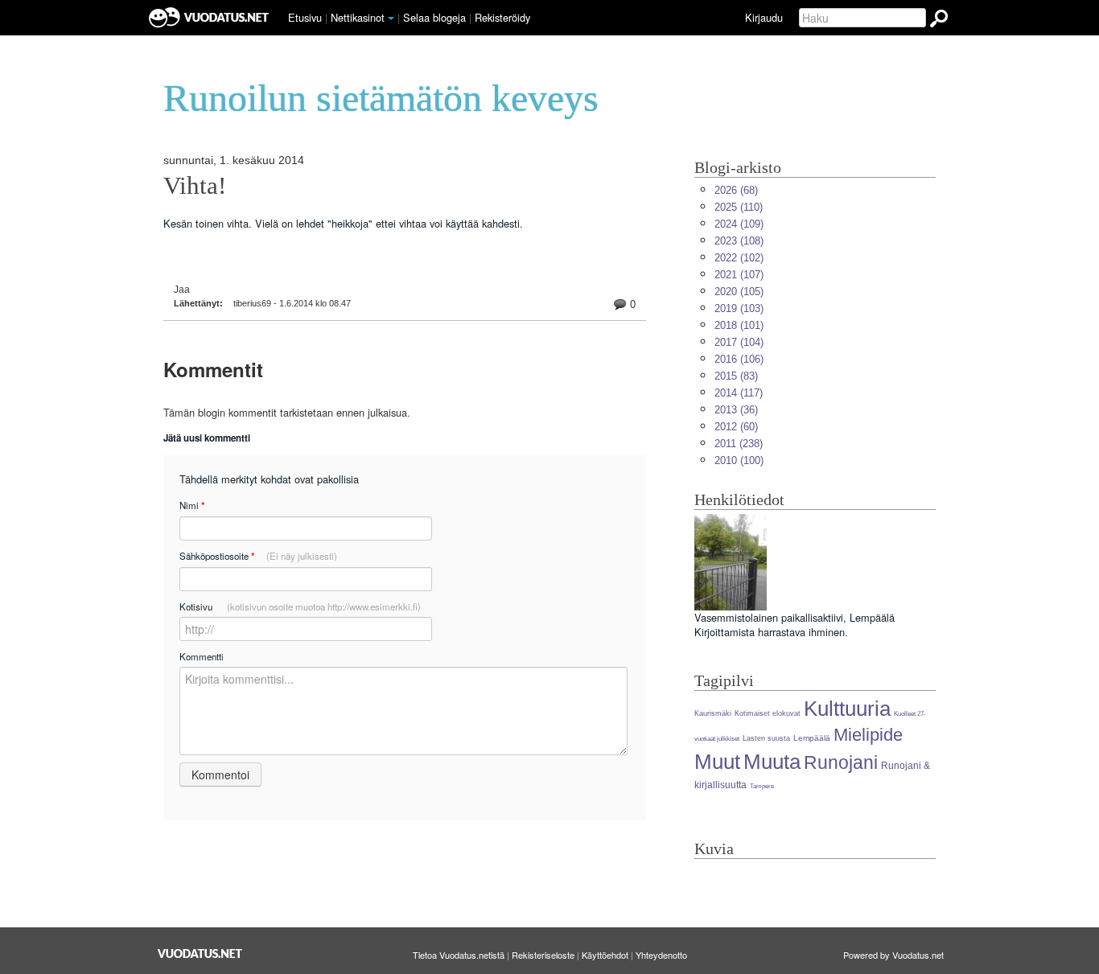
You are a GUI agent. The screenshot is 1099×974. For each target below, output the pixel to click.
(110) (738, 207)
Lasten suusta (766, 738)
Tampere (762, 786)
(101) (739, 325)
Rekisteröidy (502, 17)
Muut (717, 761)
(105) (739, 292)
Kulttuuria (847, 708)
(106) (739, 359)
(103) (739, 308)
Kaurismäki (712, 713)
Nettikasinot (358, 17)
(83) (736, 376)
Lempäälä (811, 738)
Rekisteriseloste (543, 954)
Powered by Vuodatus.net (893, 954)
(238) (738, 444)
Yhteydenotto (661, 954)
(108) (739, 241)
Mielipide (868, 735)
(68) (736, 190)
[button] (391, 18)
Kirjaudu (764, 17)
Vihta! (194, 186)
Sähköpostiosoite (258, 556)
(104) (739, 342)
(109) (739, 224)
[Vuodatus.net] (200, 953)
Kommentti (201, 656)
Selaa (434, 17)
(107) (739, 275)
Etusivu (305, 17)
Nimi (191, 505)
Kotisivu (300, 606)
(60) (736, 427)
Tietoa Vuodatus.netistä (458, 954)
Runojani (841, 762)
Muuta (772, 761)
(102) (739, 258)
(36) (736, 410)
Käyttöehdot (605, 954)
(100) (739, 460)
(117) (738, 393)
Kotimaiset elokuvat (768, 713)
